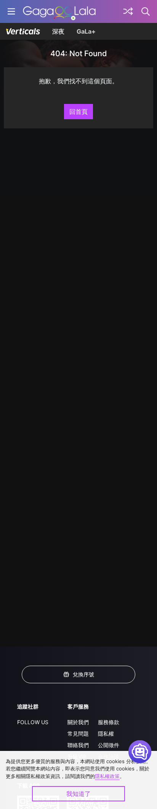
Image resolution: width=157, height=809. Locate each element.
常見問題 (78, 733)
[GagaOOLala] (59, 11)
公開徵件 (108, 745)
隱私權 (106, 733)
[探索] (128, 11)
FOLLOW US (32, 722)
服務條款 (108, 722)
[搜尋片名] (146, 11)
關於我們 (78, 722)
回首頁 (78, 111)
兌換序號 (83, 674)
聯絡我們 (78, 745)
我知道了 (78, 794)
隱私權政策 (107, 776)
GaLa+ (86, 31)
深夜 (58, 31)
